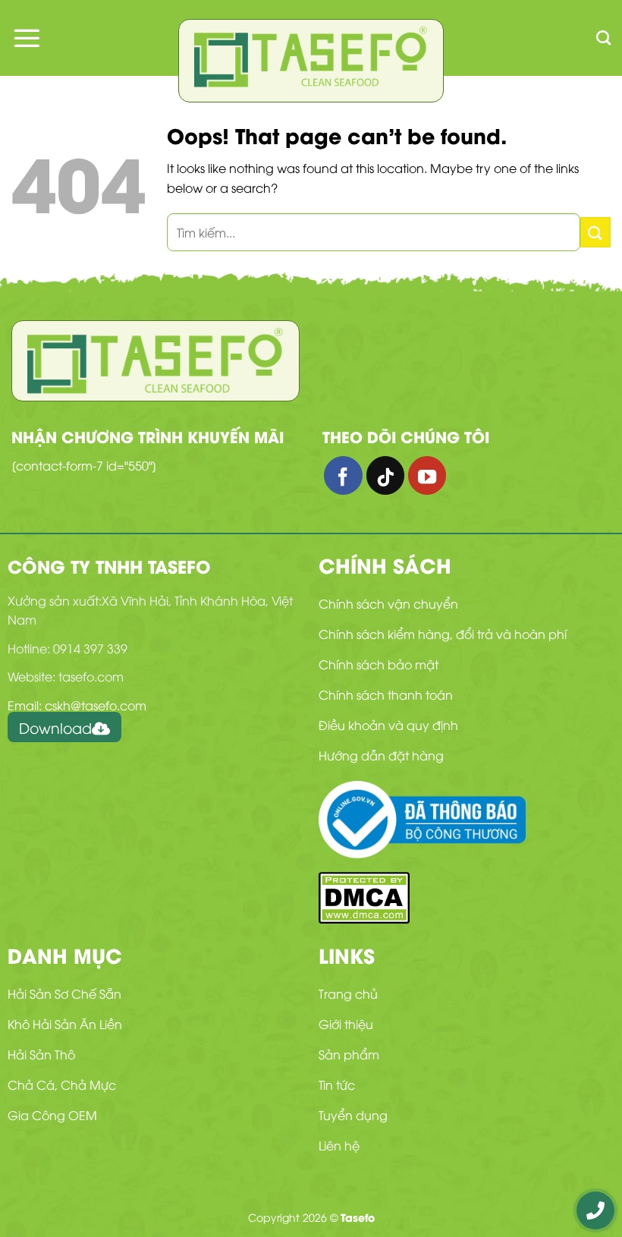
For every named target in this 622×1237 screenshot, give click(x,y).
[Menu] (26, 38)
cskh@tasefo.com (95, 705)
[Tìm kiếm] (603, 37)
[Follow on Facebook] (343, 475)
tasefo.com (91, 676)
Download (55, 727)
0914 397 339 (90, 648)
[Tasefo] (311, 57)
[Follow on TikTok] (385, 475)
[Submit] (595, 232)
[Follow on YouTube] (427, 475)
